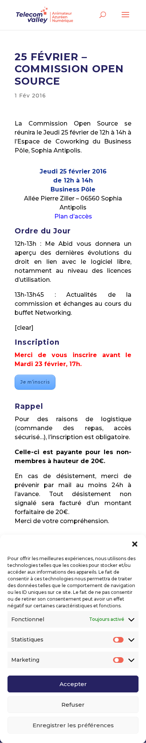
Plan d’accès (73, 216)
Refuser (73, 704)
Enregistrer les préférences (73, 725)
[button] (135, 544)
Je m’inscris (35, 382)
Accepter (73, 684)
